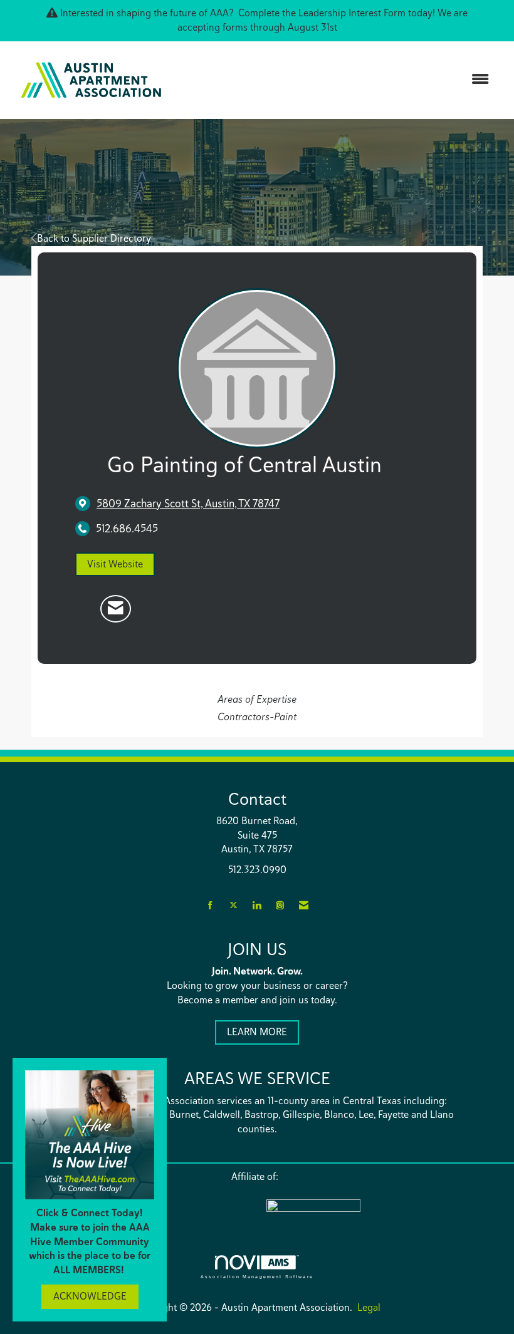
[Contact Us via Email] (304, 906)
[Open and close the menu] (337, 79)
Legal (368, 1307)
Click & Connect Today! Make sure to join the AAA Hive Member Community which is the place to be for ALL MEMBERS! (89, 1241)
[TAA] (366, 1213)
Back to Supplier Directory (94, 238)
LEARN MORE (257, 1031)
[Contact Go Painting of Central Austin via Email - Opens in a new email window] (115, 609)
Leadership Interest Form (352, 12)
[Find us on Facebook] (210, 906)
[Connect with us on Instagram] (280, 906)
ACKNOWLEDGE (90, 1296)
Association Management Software (257, 1276)
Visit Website (115, 564)
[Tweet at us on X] (233, 906)
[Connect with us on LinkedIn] (256, 906)
